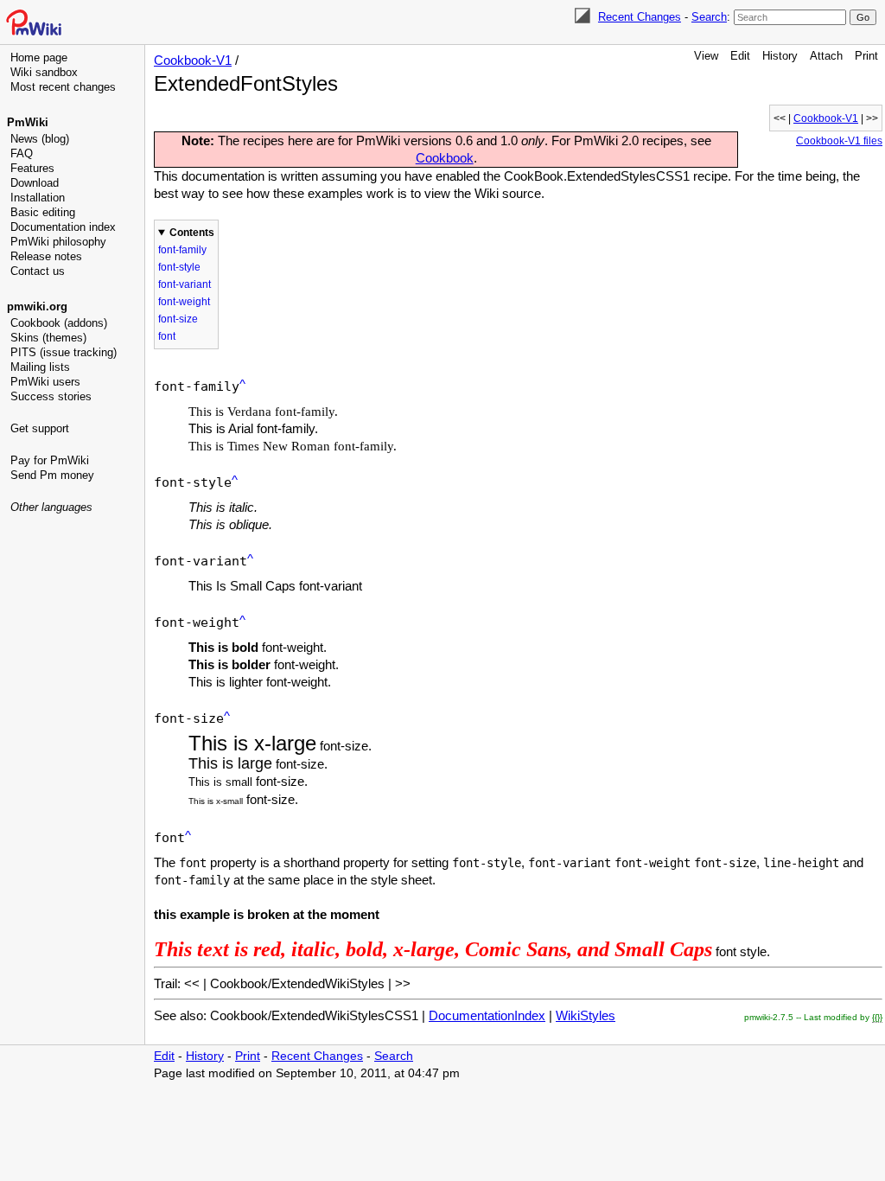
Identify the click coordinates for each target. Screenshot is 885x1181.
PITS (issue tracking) (63, 352)
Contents (191, 233)
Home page (38, 57)
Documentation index (63, 226)
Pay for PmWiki (49, 460)
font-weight (184, 302)
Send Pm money (52, 475)
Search (709, 16)
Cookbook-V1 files (839, 141)
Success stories (51, 396)
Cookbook (445, 157)
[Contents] (242, 384)
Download (34, 182)
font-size (178, 319)
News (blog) (39, 138)
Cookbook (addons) (58, 322)
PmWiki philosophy (58, 241)
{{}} (877, 1017)
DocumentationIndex (487, 1015)
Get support (39, 428)
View (706, 55)
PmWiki (27, 122)
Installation (37, 197)
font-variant (184, 284)
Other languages (51, 507)
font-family (182, 250)
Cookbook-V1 (193, 60)
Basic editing (42, 212)
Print (866, 55)
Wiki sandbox (44, 72)
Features (32, 168)
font (166, 336)
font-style (179, 267)
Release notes (46, 256)
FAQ (21, 153)
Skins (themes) (48, 337)
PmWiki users (45, 381)
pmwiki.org (37, 306)
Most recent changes (63, 86)
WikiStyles (585, 1015)
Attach (826, 55)
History (780, 55)
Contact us (37, 271)
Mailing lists (40, 367)
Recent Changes (639, 16)
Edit (740, 55)
